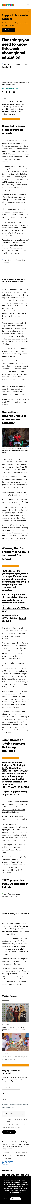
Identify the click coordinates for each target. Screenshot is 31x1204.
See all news (5, 999)
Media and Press (21, 1153)
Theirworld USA (7, 1158)
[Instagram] (8, 1175)
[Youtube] (22, 1175)
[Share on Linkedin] (10, 92)
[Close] (29, 11)
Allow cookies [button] (15, 1198)
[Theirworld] (8, 4)
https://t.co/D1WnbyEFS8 (15, 787)
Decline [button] (6, 1198)
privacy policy (12, 1107)
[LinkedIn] (17, 1175)
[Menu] (28, 4)
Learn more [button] (17, 1192)
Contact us (5, 1153)
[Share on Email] (13, 92)
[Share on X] (3, 92)
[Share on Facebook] (6, 92)
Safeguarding (20, 1155)
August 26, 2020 (10, 794)
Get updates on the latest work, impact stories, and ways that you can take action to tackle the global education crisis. (15, 1080)
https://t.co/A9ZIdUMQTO (15, 604)
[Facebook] (13, 1175)
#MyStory (19, 770)
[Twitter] (3, 1175)
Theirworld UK (6, 1155)
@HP (4, 768)
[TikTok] (27, 1175)
